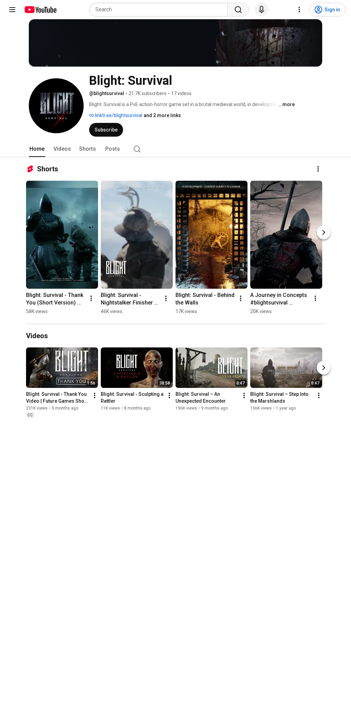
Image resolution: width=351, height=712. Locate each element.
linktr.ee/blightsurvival (118, 115)
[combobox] (160, 9)
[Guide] (12, 9)
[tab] (37, 149)
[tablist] (175, 149)
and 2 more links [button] (162, 115)
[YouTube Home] (40, 9)
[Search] (238, 9)
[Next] (323, 232)
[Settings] (299, 9)
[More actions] (318, 169)
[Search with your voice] (261, 9)
